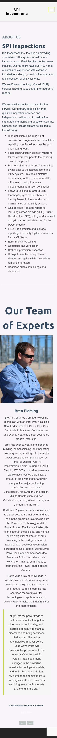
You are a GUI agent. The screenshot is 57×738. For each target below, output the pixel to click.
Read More (26, 712)
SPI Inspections (17, 11)
